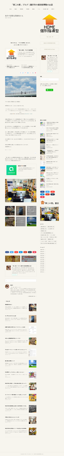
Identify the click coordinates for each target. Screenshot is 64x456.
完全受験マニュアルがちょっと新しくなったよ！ (14, 372)
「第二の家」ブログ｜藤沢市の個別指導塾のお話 (32, 5)
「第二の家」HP (49, 36)
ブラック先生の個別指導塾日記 (47, 232)
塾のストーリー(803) (8, 149)
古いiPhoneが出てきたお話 (10, 315)
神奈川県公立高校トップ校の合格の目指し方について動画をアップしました (20, 383)
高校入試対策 (51, 226)
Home (11, 9)
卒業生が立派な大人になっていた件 (12, 417)
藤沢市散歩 (43, 228)
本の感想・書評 (45, 9)
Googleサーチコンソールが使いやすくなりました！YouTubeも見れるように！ (20, 349)
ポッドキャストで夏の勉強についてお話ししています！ (16, 394)
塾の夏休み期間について (10, 360)
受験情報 (21, 9)
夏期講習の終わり (8, 304)
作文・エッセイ (44, 237)
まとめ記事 (51, 228)
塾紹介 (16, 9)
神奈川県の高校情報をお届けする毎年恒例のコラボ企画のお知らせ (18, 405)
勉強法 (33, 9)
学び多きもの (53, 237)
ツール (39, 9)
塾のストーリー (52, 241)
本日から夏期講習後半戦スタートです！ (13, 338)
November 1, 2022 (28, 113)
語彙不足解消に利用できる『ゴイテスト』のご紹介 (15, 327)
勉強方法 (43, 239)
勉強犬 (11, 285)
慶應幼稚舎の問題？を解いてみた (52, 161)
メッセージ (44, 241)
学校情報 (27, 9)
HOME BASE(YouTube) (49, 49)
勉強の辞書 (43, 226)
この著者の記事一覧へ (31, 296)
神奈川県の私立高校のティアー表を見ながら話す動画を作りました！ (18, 428)
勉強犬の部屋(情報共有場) (49, 43)
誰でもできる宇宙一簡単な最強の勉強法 (48, 243)
